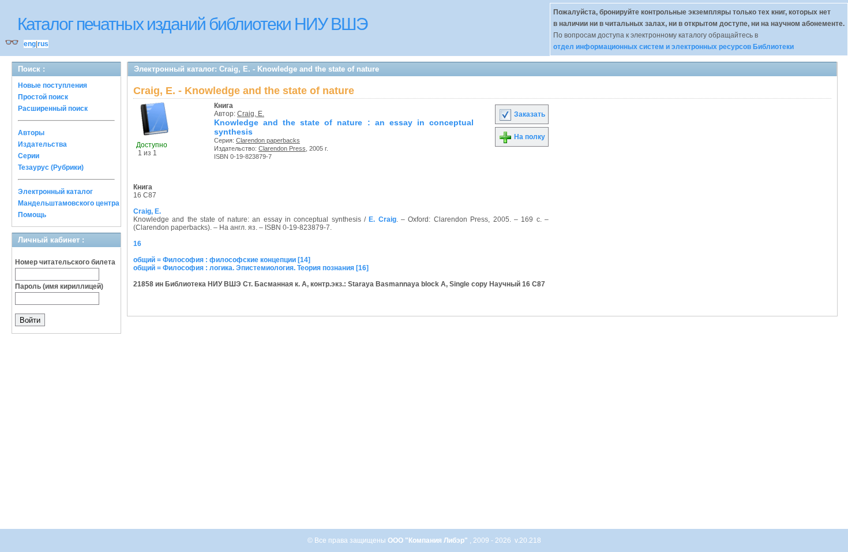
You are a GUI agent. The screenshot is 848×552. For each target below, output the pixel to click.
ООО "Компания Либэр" (429, 540)
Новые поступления (52, 85)
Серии (28, 156)
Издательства (42, 144)
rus (42, 44)
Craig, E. (250, 114)
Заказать (528, 114)
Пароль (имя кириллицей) (59, 286)
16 (137, 244)
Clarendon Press (282, 148)
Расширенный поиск (53, 109)
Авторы (31, 133)
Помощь (32, 215)
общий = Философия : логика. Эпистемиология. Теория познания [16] (251, 268)
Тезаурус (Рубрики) (51, 167)
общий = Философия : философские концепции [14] (221, 260)
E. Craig (382, 219)
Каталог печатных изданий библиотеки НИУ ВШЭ (192, 23)
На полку (528, 137)
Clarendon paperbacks (268, 140)
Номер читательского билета (65, 262)
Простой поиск (43, 97)
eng (30, 44)
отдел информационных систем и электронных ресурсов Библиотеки (673, 47)
